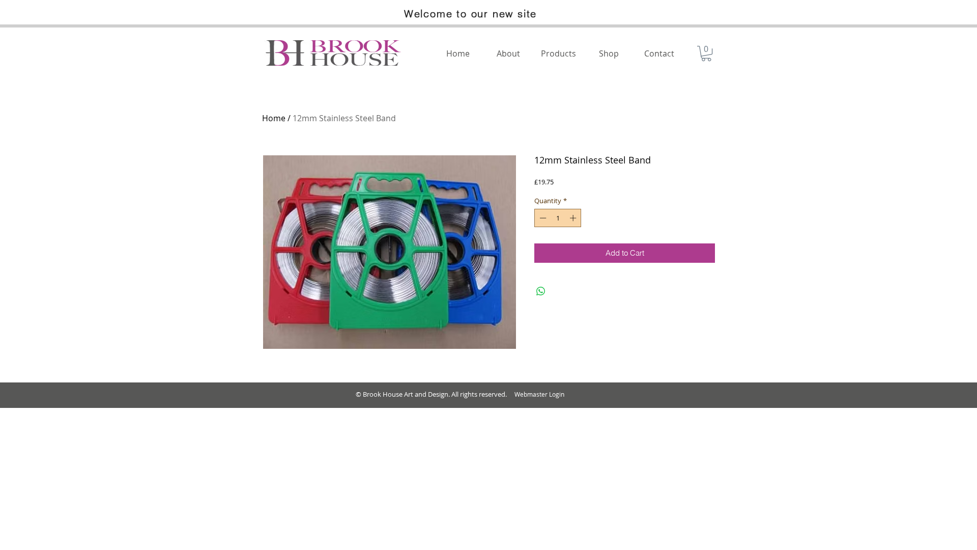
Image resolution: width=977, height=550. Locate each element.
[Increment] (574, 218)
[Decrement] (542, 218)
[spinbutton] (558, 218)
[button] (706, 53)
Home (273, 118)
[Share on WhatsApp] (541, 291)
